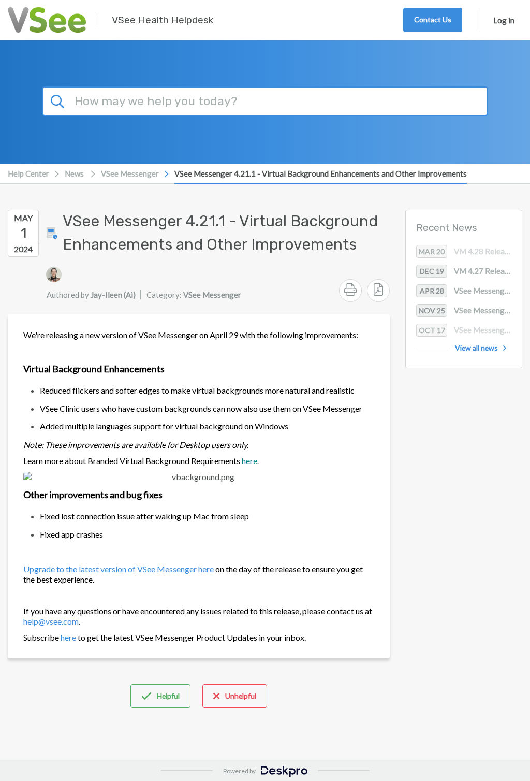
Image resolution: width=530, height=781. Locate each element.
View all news (476, 347)
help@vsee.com (51, 621)
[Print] (350, 290)
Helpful (168, 695)
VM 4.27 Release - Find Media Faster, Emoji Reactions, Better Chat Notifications (471, 271)
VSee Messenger (130, 173)
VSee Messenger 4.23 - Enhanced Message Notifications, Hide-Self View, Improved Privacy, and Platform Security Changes (470, 310)
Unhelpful (240, 695)
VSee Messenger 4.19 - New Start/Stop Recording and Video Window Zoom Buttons (470, 330)
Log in (503, 20)
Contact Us (432, 19)
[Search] (59, 100)
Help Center (28, 173)
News (74, 173)
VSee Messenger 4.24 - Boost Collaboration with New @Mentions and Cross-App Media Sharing (471, 290)
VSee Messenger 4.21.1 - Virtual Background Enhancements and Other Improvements (320, 173)
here (68, 637)
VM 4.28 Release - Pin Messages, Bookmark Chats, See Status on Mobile (470, 251)
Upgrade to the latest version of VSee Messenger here (118, 569)
